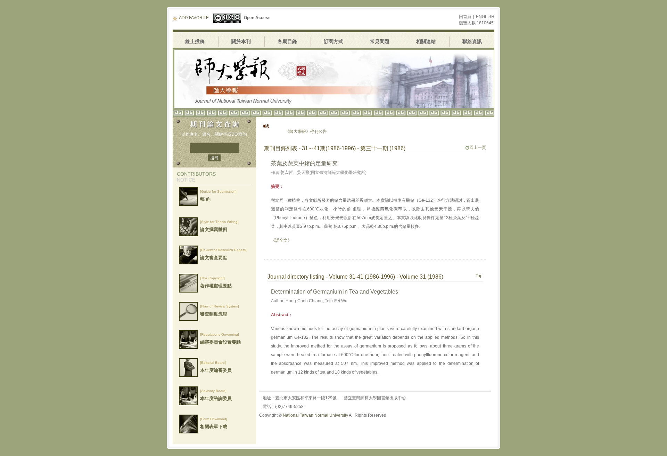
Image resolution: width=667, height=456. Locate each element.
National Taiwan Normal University (315, 415)
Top (479, 275)
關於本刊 (241, 41)
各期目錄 (287, 41)
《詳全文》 (281, 240)
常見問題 (379, 41)
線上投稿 (195, 41)
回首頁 (465, 16)
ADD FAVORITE (194, 17)
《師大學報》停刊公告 (295, 131)
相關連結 (426, 41)
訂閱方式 (333, 41)
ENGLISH (485, 16)
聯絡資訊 (472, 41)
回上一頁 (477, 147)
